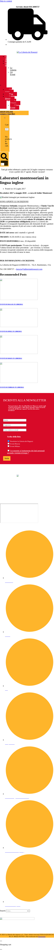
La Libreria (13, 69)
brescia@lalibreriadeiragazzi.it (12, 494)
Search (5, 162)
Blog (7, 61)
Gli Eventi (12, 73)
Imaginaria (41, 936)
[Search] (29, 911)
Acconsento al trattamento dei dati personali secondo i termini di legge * (26, 452)
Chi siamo (7, 57)
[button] (7, 129)
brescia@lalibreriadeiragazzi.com (29, 269)
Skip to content (6, 1)
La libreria (8, 64)
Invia (7, 458)
